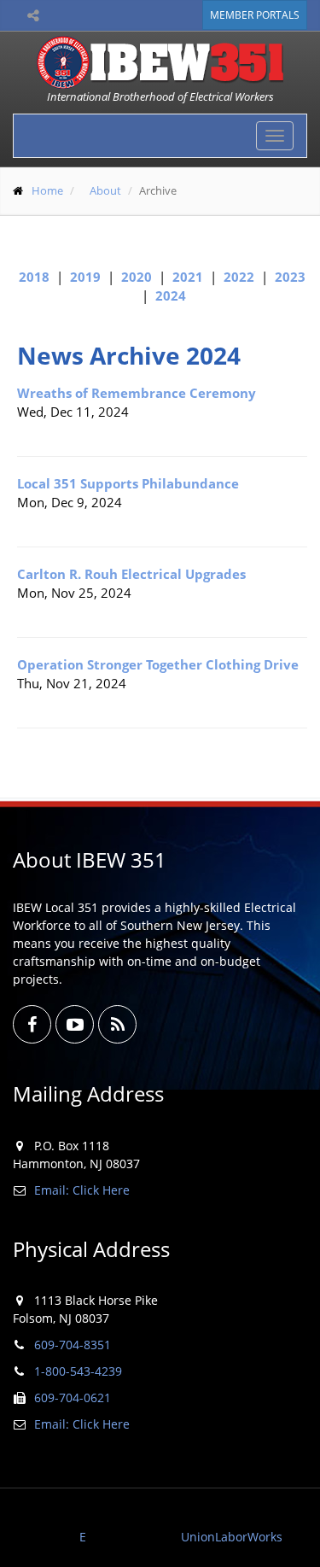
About (105, 190)
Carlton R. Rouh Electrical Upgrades (131, 573)
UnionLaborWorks (231, 1537)
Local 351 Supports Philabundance (128, 483)
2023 (290, 276)
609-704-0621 (72, 1397)
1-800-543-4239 (78, 1371)
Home (47, 190)
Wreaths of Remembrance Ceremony (136, 392)
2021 (187, 276)
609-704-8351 (72, 1344)
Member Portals (255, 15)
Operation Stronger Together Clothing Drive (158, 664)
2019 (85, 276)
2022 (239, 276)
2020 (136, 276)
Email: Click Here (82, 1190)
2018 (34, 276)
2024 (170, 295)
